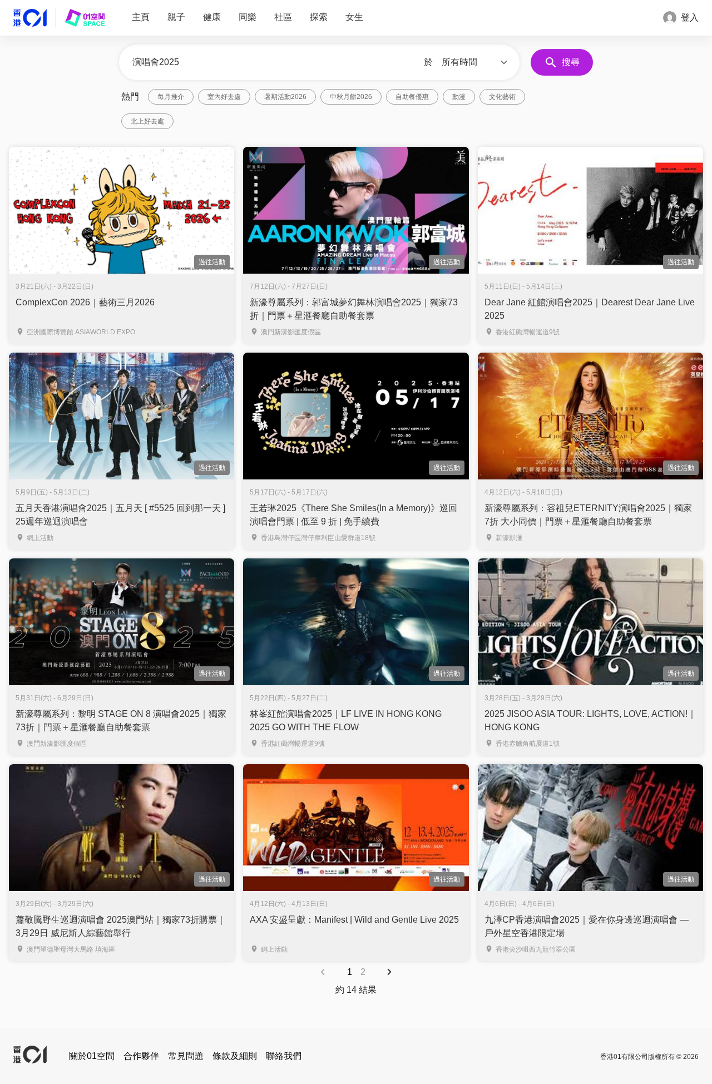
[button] (476, 62)
